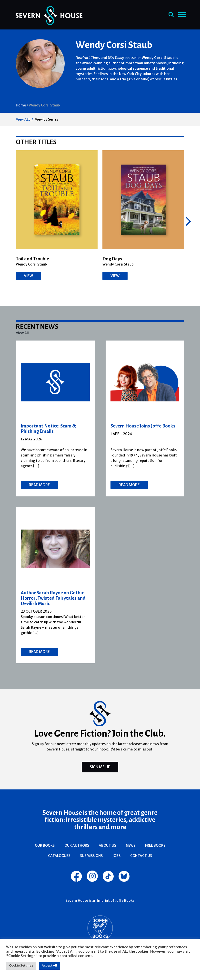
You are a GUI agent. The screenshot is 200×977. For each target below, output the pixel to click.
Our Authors (76, 845)
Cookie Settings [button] (21, 965)
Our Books (45, 845)
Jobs (116, 856)
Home (21, 105)
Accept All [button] (49, 965)
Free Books (155, 845)
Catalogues (59, 856)
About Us (107, 845)
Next (188, 221)
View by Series (46, 119)
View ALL (23, 119)
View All (22, 333)
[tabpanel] (55, 418)
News (130, 845)
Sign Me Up (100, 767)
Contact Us (141, 856)
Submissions (91, 856)
